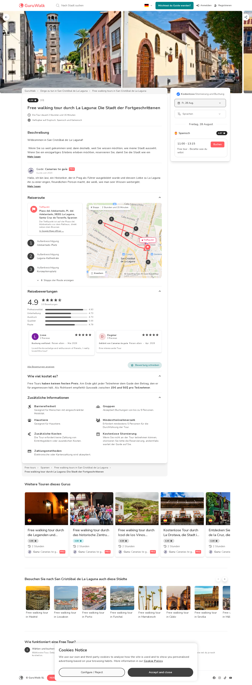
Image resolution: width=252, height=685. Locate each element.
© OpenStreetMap (150, 274)
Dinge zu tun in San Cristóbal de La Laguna (64, 91)
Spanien (45, 467)
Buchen (217, 144)
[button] (148, 247)
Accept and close (160, 672)
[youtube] (230, 677)
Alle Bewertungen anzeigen (41, 367)
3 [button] (100, 222)
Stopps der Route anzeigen (57, 280)
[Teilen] (245, 17)
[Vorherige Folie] (8, 52)
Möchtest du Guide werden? (174, 5)
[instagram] (219, 677)
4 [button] (148, 262)
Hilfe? (53, 677)
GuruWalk (30, 91)
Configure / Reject (92, 672)
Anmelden (206, 5)
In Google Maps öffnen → (51, 231)
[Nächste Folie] (244, 52)
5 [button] (111, 219)
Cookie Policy (153, 661)
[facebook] (214, 677)
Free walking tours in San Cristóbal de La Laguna (119, 91)
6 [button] (136, 228)
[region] (124, 240)
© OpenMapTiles (132, 274)
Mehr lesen (34, 156)
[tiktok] (225, 677)
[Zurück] (6, 17)
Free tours (30, 467)
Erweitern (98, 273)
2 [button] (127, 234)
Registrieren (225, 5)
